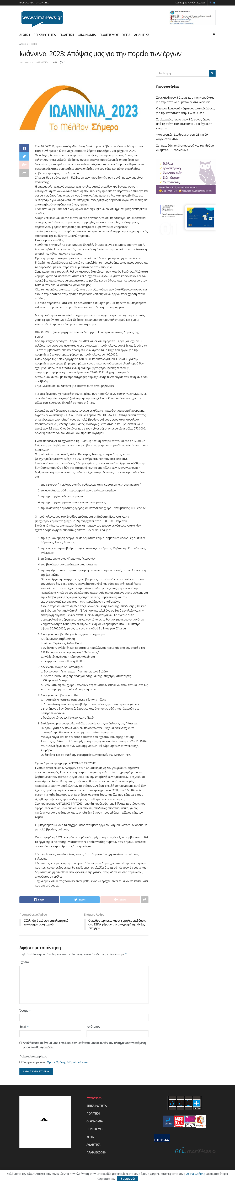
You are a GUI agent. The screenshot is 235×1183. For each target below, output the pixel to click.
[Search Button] (212, 73)
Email (24, 1026)
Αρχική (22, 44)
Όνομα (25, 1010)
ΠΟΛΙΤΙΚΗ (67, 35)
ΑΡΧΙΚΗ (24, 35)
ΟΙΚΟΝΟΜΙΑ (87, 35)
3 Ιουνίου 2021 (26, 62)
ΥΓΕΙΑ (126, 35)
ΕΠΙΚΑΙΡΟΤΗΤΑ (45, 35)
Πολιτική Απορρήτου (34, 1056)
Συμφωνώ (128, 1179)
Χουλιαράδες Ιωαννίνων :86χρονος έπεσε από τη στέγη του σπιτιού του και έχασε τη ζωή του (184, 124)
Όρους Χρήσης (195, 1174)
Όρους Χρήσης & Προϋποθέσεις (67, 1062)
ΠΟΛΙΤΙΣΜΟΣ (109, 35)
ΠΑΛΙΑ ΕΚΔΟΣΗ (96, 1152)
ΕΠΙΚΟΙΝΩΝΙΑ (42, 2)
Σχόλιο (24, 962)
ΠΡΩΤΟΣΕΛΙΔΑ (26, 2)
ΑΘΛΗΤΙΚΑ (141, 35)
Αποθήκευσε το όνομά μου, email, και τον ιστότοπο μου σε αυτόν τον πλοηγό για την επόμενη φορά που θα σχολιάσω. (84, 1045)
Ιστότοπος (93, 1026)
